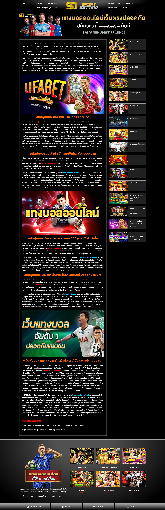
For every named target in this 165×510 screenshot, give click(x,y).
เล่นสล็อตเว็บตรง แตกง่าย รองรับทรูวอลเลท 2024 (136, 236)
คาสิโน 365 (134, 67)
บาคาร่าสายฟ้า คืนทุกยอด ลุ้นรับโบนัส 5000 (137, 198)
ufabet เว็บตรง (70, 294)
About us (42, 496)
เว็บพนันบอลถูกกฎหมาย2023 (46, 8)
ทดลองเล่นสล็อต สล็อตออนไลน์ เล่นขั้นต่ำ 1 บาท (137, 224)
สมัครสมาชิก (112, 8)
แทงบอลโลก (53, 3)
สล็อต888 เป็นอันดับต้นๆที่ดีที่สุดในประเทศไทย (137, 211)
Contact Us (28, 496)
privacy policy (58, 496)
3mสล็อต (133, 182)
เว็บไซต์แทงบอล (135, 170)
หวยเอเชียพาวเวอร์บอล (108, 467)
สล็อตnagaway (135, 93)
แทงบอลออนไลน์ (113, 3)
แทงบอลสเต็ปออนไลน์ (137, 144)
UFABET (26, 3)
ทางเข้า (125, 8)
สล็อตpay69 (134, 131)
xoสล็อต (133, 80)
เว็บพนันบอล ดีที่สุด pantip (87, 257)
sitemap (129, 3)
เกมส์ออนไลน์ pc (136, 118)
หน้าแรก (39, 3)
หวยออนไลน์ (134, 41)
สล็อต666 (134, 157)
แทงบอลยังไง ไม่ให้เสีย (82, 395)
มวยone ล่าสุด (135, 105)
